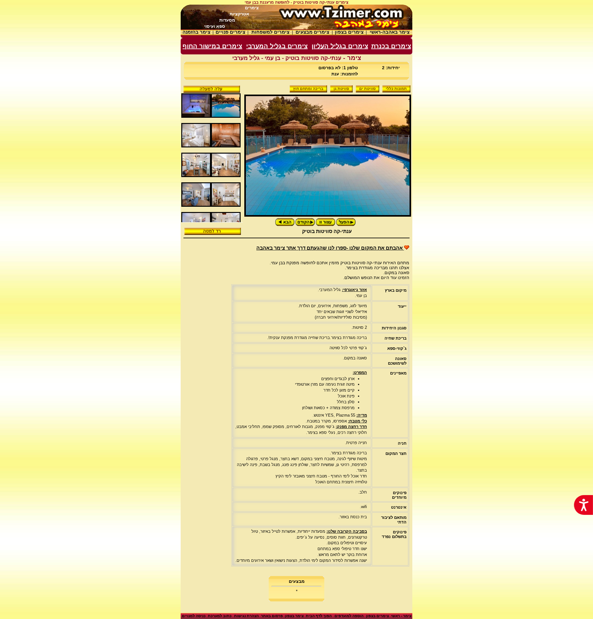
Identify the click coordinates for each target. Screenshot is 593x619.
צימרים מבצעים (312, 32)
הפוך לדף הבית (319, 616)
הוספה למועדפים (349, 616)
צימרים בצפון (349, 32)
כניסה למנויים (194, 616)
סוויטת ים (367, 89)
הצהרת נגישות (246, 616)
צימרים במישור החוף (212, 46)
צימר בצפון (294, 616)
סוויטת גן (341, 89)
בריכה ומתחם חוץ (308, 89)
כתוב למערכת (220, 616)
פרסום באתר (272, 616)
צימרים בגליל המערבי (277, 46)
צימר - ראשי (401, 616)
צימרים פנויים (230, 32)
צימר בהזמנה (196, 32)
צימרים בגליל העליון (340, 46)
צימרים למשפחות (270, 32)
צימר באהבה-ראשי (390, 32)
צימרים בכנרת (391, 46)
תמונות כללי (396, 89)
